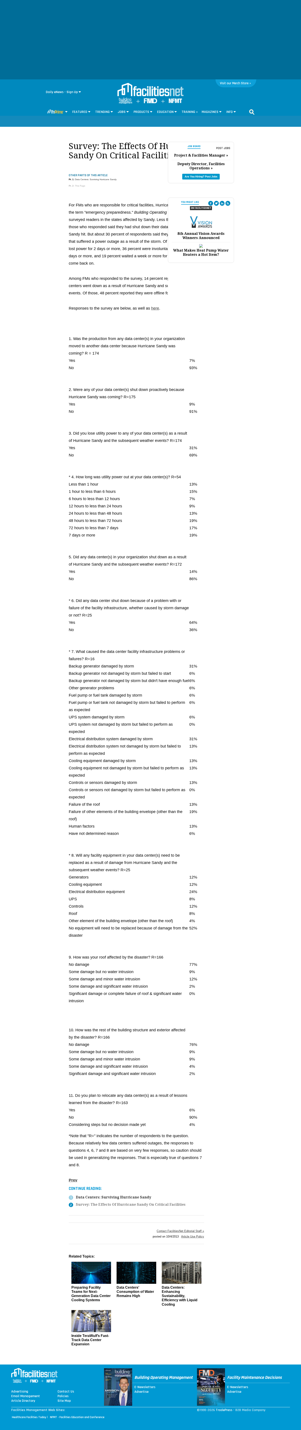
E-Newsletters (144, 1387)
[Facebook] (210, 203)
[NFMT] (175, 102)
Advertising (19, 1391)
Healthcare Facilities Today (29, 1417)
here (155, 308)
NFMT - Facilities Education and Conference (77, 1417)
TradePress (224, 1410)
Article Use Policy (192, 1236)
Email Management (25, 1396)
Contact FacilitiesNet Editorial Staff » (180, 1231)
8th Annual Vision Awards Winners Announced (201, 236)
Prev (73, 1180)
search (251, 112)
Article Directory (23, 1401)
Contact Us (66, 1391)
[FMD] (150, 102)
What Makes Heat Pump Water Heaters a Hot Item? (201, 252)
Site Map (64, 1401)
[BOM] (125, 103)
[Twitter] (216, 203)
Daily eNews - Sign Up (62, 92)
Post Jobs (223, 148)
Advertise (141, 1392)
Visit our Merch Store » (235, 83)
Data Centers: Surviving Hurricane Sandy (96, 179)
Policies (63, 1396)
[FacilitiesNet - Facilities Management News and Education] (150, 90)
